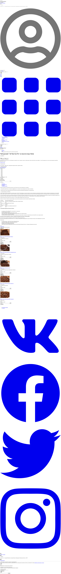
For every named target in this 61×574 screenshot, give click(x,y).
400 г (2, 171)
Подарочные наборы (5, 307)
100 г (2, 168)
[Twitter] (30, 483)
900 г (2, 175)
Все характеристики (3, 167)
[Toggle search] (1, 146)
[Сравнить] (3, 228)
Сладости (3, 308)
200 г (2, 169)
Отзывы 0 (3, 185)
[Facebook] (30, 423)
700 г (2, 173)
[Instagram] (30, 552)
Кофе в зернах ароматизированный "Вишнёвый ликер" (8, 252)
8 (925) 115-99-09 (2, 554)
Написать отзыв (2, 162)
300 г (2, 170)
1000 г (2, 176)
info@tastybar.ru (2, 560)
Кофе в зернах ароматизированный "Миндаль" (7, 283)
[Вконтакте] (30, 362)
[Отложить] (1, 228)
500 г (2, 172)
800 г (2, 174)
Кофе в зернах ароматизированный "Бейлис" (6, 236)
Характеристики (4, 184)
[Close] (1, 564)
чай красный (2, 226)
